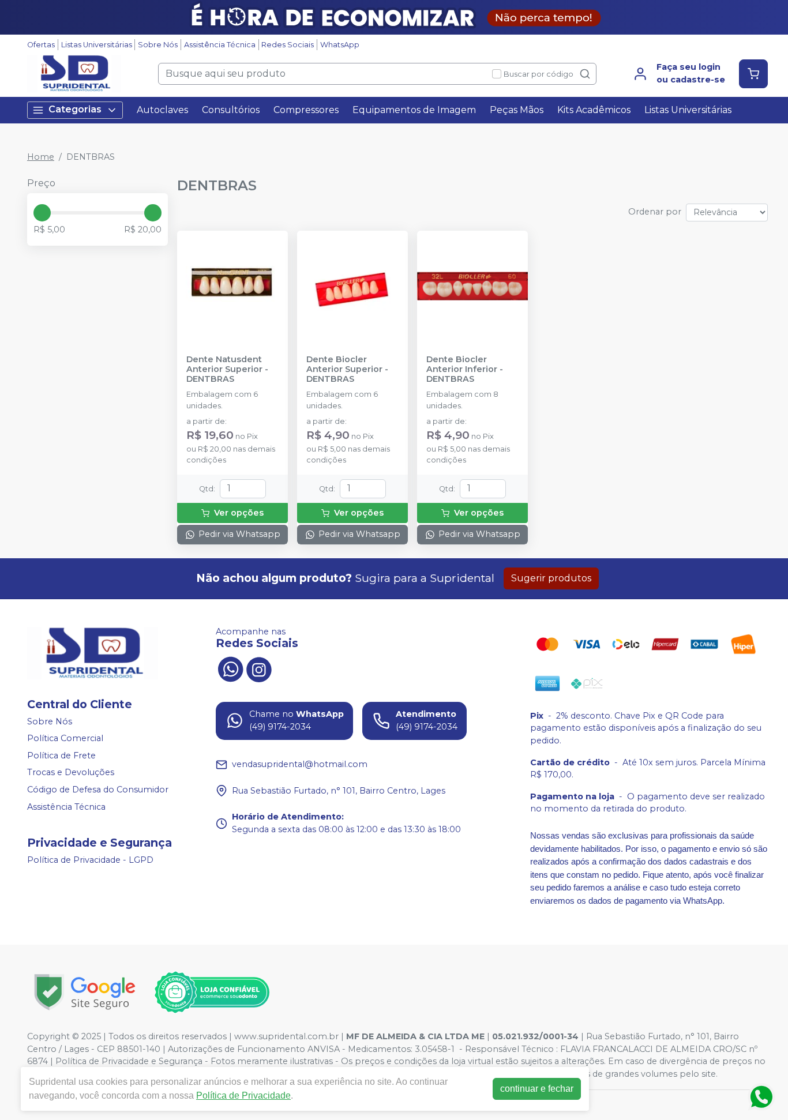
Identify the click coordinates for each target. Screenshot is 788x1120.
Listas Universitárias (96, 44)
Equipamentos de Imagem (414, 109)
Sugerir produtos (551, 578)
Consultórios (231, 109)
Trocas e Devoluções (70, 773)
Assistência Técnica (220, 44)
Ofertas (41, 44)
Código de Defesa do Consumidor (97, 789)
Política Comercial (65, 738)
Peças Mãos (516, 109)
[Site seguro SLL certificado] (84, 992)
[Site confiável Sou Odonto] (211, 992)
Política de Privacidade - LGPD (90, 860)
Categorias (75, 109)
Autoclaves (162, 109)
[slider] (42, 212)
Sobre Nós (158, 44)
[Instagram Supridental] (259, 668)
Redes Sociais (287, 44)
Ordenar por (654, 211)
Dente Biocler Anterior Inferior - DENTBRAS (464, 370)
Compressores (306, 109)
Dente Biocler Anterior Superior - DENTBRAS (347, 370)
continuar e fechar (536, 1088)
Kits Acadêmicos (594, 109)
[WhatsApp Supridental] (230, 668)
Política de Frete (61, 755)
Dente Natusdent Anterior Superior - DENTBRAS (227, 370)
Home (40, 157)
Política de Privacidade (243, 1095)
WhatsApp (339, 44)
